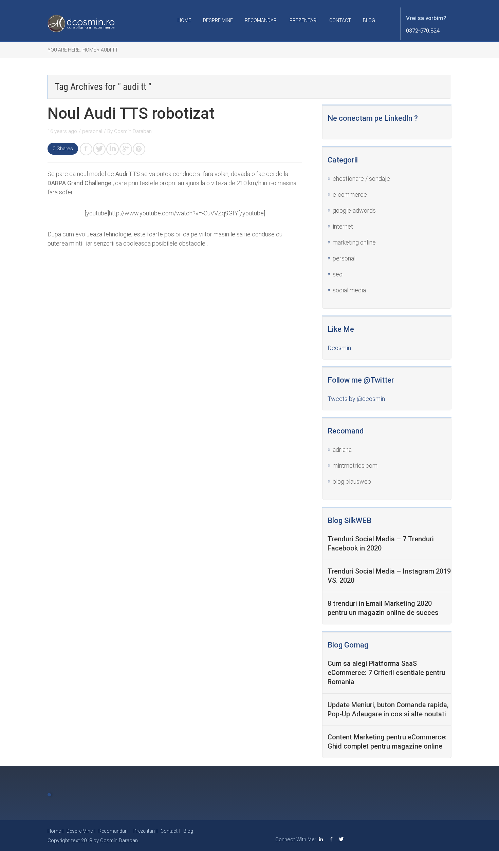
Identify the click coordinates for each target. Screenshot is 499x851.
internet (343, 226)
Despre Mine (218, 20)
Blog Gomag (348, 645)
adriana (342, 449)
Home (184, 20)
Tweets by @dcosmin (356, 398)
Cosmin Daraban (133, 131)
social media (349, 290)
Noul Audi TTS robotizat (131, 113)
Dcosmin (339, 347)
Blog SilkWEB (349, 520)
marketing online (354, 242)
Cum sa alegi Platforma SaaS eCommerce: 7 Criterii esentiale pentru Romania (386, 672)
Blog (369, 20)
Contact (340, 20)
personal (92, 131)
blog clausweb (352, 481)
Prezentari (303, 20)
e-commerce (350, 194)
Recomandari (261, 20)
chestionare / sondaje (361, 178)
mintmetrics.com (355, 465)
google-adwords (354, 210)
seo (338, 274)
